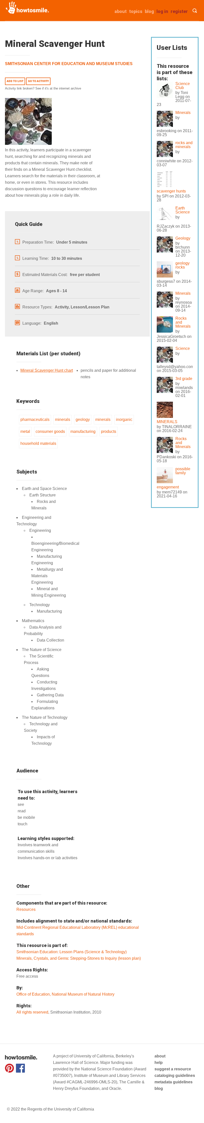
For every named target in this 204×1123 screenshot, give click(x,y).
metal (25, 431)
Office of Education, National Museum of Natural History (65, 994)
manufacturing (83, 431)
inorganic (124, 419)
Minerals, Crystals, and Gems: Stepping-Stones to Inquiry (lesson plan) (78, 958)
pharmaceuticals (35, 419)
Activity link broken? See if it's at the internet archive (43, 88)
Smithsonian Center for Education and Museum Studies (69, 64)
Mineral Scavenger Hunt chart (46, 370)
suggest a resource (172, 1069)
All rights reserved (32, 1012)
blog (158, 1088)
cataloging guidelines (174, 1075)
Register (179, 11)
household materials (38, 443)
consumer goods (50, 431)
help (158, 1062)
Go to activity (38, 81)
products (108, 431)
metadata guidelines (173, 1082)
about (120, 11)
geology (83, 419)
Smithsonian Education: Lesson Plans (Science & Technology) (71, 952)
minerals (62, 419)
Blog (149, 11)
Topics (135, 11)
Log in (162, 11)
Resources (26, 909)
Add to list (15, 81)
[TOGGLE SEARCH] (194, 10)
